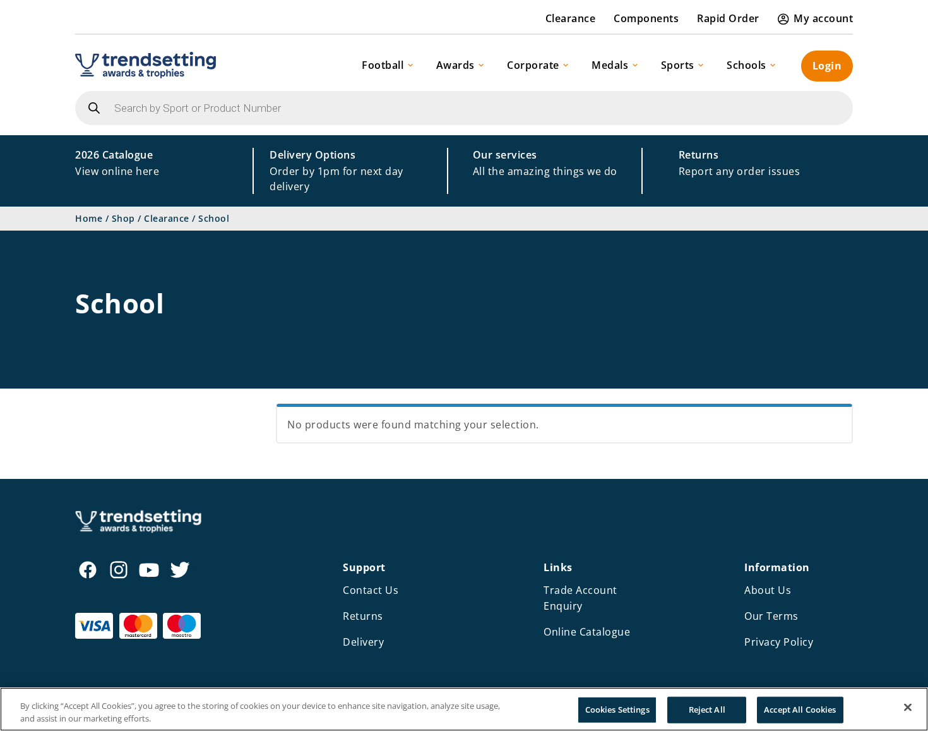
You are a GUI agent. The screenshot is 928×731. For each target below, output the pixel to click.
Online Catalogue (587, 632)
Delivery (363, 642)
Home (88, 218)
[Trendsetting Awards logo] (145, 65)
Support (364, 567)
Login (827, 66)
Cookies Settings (617, 709)
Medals (610, 65)
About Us (767, 590)
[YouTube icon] (149, 570)
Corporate (533, 65)
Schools (746, 65)
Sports (677, 65)
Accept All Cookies (800, 709)
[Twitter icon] (180, 570)
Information (777, 567)
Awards (455, 65)
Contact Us (370, 590)
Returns (363, 616)
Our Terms (771, 616)
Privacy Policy (778, 642)
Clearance (570, 18)
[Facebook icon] (87, 570)
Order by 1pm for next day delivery (336, 170)
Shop (123, 218)
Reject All (707, 709)
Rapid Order (728, 18)
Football (382, 65)
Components (646, 18)
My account (823, 18)
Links (558, 567)
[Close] (908, 708)
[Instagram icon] (118, 570)
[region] (464, 709)
